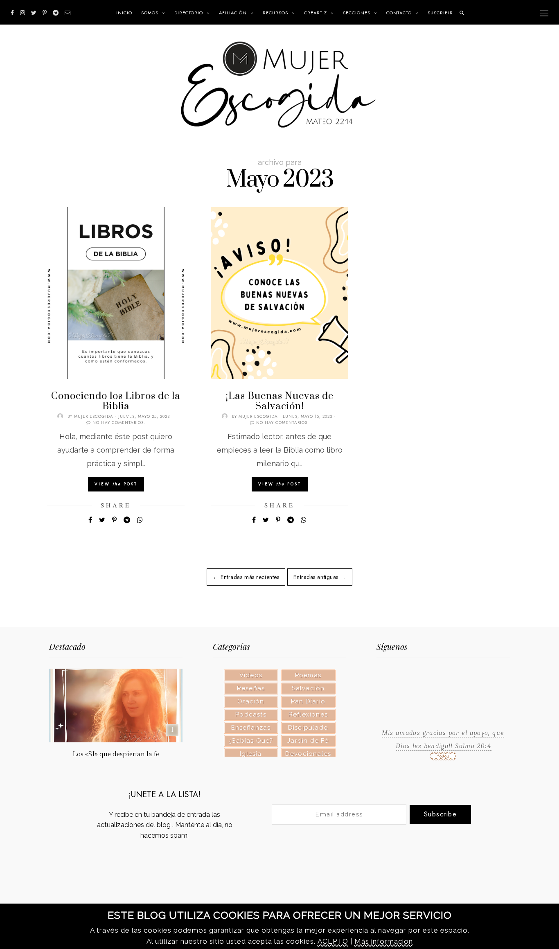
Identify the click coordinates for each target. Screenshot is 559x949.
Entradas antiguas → (319, 577)
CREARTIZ (315, 12)
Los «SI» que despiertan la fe (115, 754)
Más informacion (383, 941)
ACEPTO (333, 941)
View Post (116, 484)
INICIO (124, 12)
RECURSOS (275, 12)
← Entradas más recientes (246, 577)
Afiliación (233, 12)
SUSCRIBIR (440, 12)
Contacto (399, 12)
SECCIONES (356, 12)
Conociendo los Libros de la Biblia (115, 401)
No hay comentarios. (118, 422)
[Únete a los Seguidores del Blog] (443, 757)
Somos (149, 12)
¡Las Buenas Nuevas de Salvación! (280, 401)
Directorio (188, 12)
